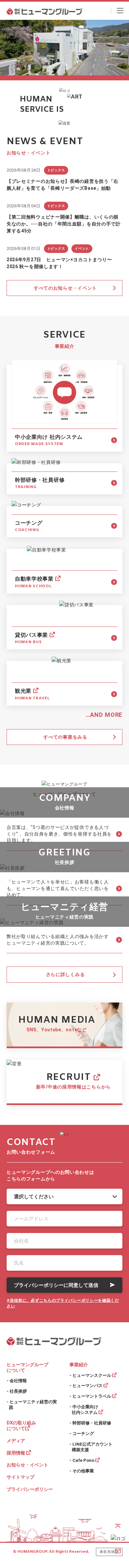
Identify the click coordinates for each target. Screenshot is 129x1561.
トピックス (56, 170)
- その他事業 (81, 1470)
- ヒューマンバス (86, 1385)
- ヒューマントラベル (90, 1396)
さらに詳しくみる (65, 974)
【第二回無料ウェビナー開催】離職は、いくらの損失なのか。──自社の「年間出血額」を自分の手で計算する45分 (64, 223)
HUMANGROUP (32, 1551)
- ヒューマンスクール (90, 1375)
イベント (82, 248)
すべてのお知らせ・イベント (65, 288)
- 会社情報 (17, 1380)
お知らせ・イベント (27, 1464)
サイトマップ (20, 1477)
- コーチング (81, 1433)
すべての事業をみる (65, 737)
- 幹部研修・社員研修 (90, 1422)
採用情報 (16, 1453)
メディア (16, 1440)
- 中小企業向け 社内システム (84, 1409)
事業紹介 (78, 1364)
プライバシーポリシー (30, 1489)
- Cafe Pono (82, 1460)
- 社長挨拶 (17, 1391)
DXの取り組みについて (21, 1425)
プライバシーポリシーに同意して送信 (56, 1285)
